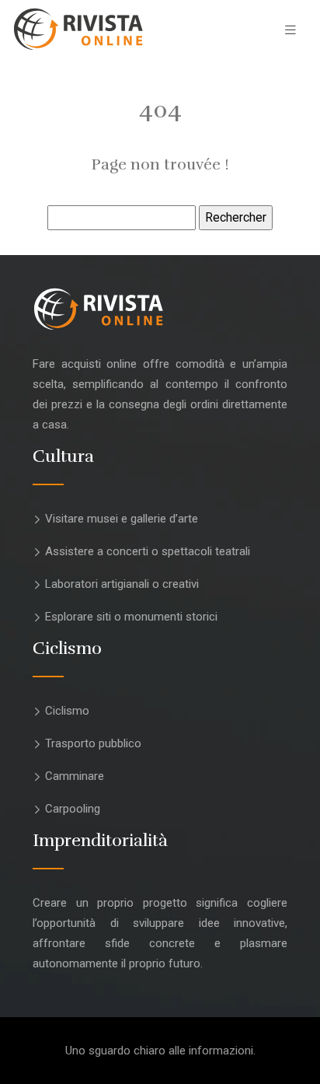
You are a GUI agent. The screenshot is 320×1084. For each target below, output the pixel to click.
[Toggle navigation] (290, 30)
